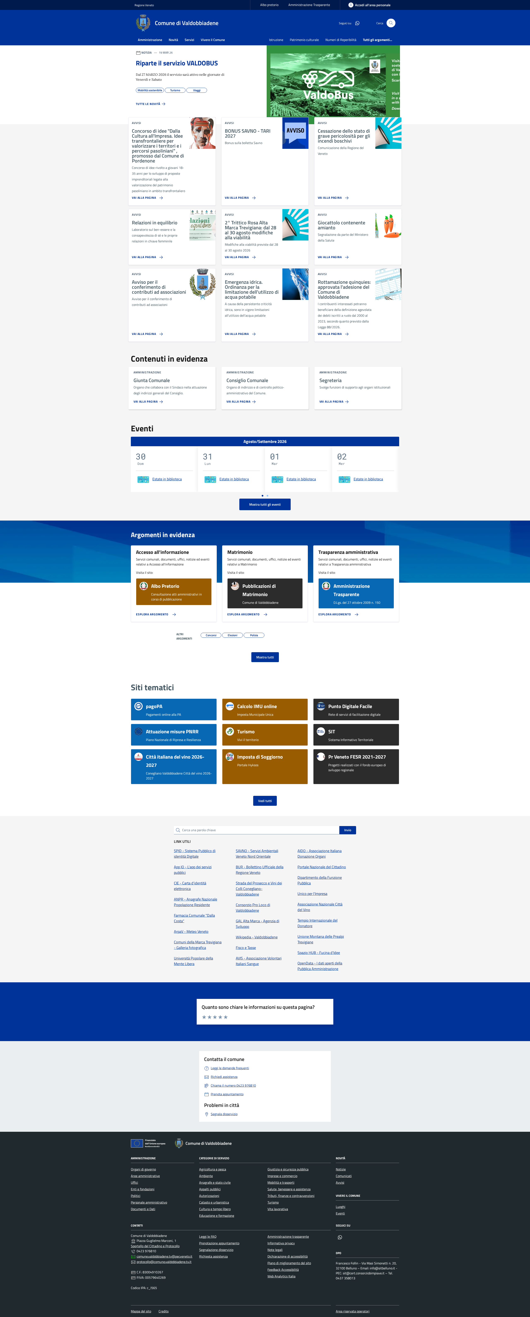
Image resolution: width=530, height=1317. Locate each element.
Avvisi (340, 1182)
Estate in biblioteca (167, 479)
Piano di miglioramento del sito (289, 1262)
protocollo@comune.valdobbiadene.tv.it (164, 1261)
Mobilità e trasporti (280, 1182)
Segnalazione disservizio (216, 1249)
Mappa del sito (141, 1311)
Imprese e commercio (282, 1175)
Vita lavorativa (277, 1208)
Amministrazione (150, 39)
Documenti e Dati (143, 1208)
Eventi (340, 1213)
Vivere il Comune (213, 39)
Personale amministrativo (149, 1202)
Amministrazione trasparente (288, 1236)
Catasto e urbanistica (214, 1202)
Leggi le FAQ (208, 1236)
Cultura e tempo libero (215, 1208)
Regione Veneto (144, 5)
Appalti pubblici (210, 1189)
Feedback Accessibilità (283, 1269)
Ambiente (206, 1175)
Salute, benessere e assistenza (289, 1189)
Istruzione (276, 39)
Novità (173, 39)
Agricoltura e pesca (212, 1169)
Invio (347, 829)
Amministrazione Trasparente (309, 4)
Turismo (273, 1202)
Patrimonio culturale (304, 39)
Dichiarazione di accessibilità (287, 1256)
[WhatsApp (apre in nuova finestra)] (356, 23)
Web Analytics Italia (281, 1276)
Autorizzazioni (209, 1195)
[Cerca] (391, 23)
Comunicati (344, 1175)
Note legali (275, 1249)
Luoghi (340, 1206)
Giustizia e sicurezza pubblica (287, 1169)
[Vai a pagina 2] (267, 496)
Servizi (189, 39)
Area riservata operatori (353, 1311)
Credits (164, 1311)
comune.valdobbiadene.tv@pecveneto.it (164, 1256)
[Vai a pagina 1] (262, 496)
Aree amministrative (145, 1175)
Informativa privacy (281, 1243)
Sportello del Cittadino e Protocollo (155, 1246)
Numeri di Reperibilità (340, 39)
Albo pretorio (269, 4)
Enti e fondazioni (142, 1189)
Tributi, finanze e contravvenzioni (290, 1195)
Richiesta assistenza (213, 1256)
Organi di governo (143, 1169)
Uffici (134, 1182)
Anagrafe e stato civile (215, 1182)
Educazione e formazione (216, 1215)
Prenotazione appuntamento (219, 1243)
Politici (135, 1195)
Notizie (341, 1169)
